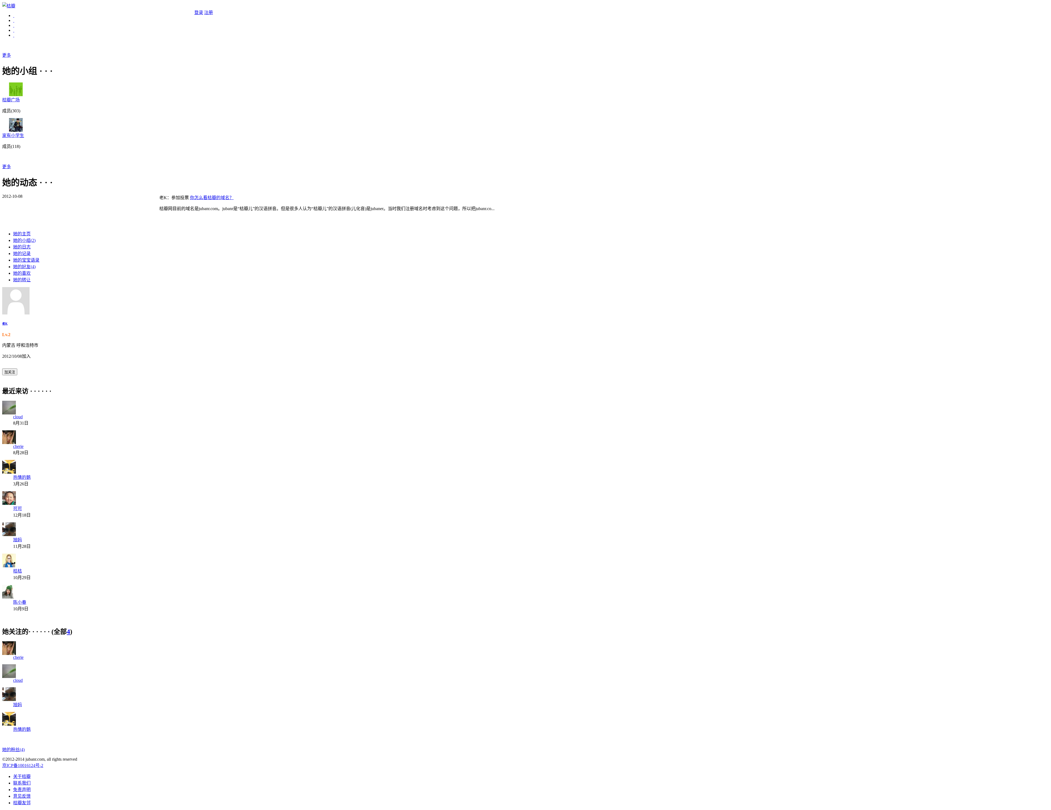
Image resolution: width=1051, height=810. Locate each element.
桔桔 (17, 571)
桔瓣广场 (11, 100)
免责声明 (22, 789)
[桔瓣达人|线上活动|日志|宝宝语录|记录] (13, 20)
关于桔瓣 (22, 776)
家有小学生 (13, 135)
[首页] (13, 15)
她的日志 (22, 247)
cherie (18, 446)
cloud (18, 416)
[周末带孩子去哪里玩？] (13, 35)
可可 (17, 508)
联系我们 (22, 783)
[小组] (13, 25)
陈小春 (19, 602)
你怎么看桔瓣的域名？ (212, 197)
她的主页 (22, 233)
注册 (208, 12)
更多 (6, 55)
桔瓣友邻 (22, 802)
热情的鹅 (22, 477)
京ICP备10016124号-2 (22, 765)
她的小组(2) (24, 240)
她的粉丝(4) (13, 749)
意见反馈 (22, 796)
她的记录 (22, 253)
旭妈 (17, 539)
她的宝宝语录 (26, 260)
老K (5, 323)
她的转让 (22, 279)
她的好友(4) (24, 266)
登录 (198, 12)
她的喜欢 (22, 273)
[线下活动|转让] (13, 30)
